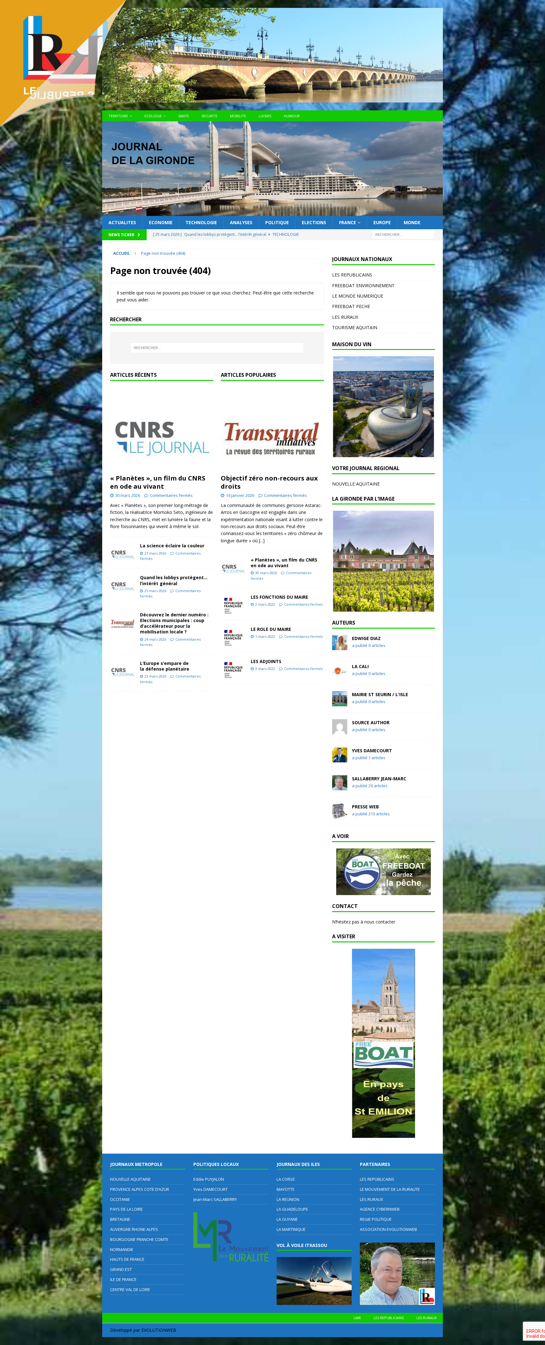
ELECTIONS (314, 222)
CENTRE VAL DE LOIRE (130, 1289)
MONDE (412, 222)
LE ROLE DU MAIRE (271, 629)
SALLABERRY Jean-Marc (379, 779)
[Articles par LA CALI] (339, 675)
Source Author (371, 722)
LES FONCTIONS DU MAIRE (279, 597)
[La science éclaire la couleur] (122, 552)
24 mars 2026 (155, 639)
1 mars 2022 (265, 636)
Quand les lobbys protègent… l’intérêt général (174, 580)
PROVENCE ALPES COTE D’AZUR (139, 1189)
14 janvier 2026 (240, 495)
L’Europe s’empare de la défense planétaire (164, 666)
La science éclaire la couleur (172, 546)
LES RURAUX (345, 317)
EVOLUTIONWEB (158, 1330)
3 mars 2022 (265, 668)
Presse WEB (365, 807)
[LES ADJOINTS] (233, 668)
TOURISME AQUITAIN (354, 327)
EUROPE (382, 222)
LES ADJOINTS (266, 661)
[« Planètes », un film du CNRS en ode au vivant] (161, 429)
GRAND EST (121, 1269)
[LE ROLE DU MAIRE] (233, 636)
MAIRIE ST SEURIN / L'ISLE (380, 694)
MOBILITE (238, 116)
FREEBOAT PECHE (351, 306)
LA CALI (360, 666)
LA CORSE (286, 1179)
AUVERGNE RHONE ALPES (134, 1229)
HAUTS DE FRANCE (127, 1259)
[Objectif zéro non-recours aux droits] (272, 429)
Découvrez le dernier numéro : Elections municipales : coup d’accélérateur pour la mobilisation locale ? (174, 623)
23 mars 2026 (155, 676)
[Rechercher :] (403, 234)
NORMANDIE (121, 1249)
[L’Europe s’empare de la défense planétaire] (122, 670)
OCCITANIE (120, 1199)
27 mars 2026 (155, 553)
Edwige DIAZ (366, 638)
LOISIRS (265, 116)
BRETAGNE (120, 1219)
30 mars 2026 (127, 495)
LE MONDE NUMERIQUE (357, 296)
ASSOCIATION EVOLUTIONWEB (388, 1229)
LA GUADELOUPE (292, 1209)
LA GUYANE (287, 1219)
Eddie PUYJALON (208, 1179)
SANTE (183, 116)
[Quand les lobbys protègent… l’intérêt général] (122, 584)
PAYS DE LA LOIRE (126, 1209)
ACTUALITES (122, 222)
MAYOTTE (286, 1189)
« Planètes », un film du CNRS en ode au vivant (157, 482)
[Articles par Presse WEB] (339, 815)
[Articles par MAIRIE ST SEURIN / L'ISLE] (339, 703)
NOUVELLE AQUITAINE (356, 484)
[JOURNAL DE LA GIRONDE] (272, 212)
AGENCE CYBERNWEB (380, 1209)
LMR (357, 1317)
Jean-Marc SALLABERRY (215, 1199)
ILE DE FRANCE (123, 1279)
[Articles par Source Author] (339, 731)
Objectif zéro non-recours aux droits (269, 482)
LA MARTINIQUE (291, 1229)
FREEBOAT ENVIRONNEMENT (363, 285)
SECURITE (209, 116)
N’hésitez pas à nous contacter (363, 922)
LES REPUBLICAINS (352, 275)
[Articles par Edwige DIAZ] (339, 646)
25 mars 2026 (155, 590)
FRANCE (347, 222)
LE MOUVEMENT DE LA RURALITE (390, 1189)
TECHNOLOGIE (201, 222)
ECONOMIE (161, 222)
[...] (262, 541)
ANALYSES (241, 222)
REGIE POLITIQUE (376, 1219)
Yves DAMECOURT (372, 751)
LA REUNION (288, 1199)
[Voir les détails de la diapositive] (383, 406)
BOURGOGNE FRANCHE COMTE (139, 1239)
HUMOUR (292, 116)
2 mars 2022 (265, 604)
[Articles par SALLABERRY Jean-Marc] (339, 787)
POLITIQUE (277, 222)
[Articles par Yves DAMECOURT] (339, 759)
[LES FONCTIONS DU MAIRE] (233, 604)
